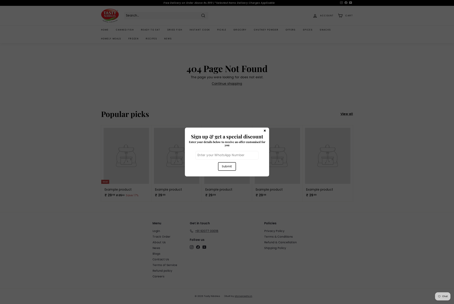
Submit (227, 166)
